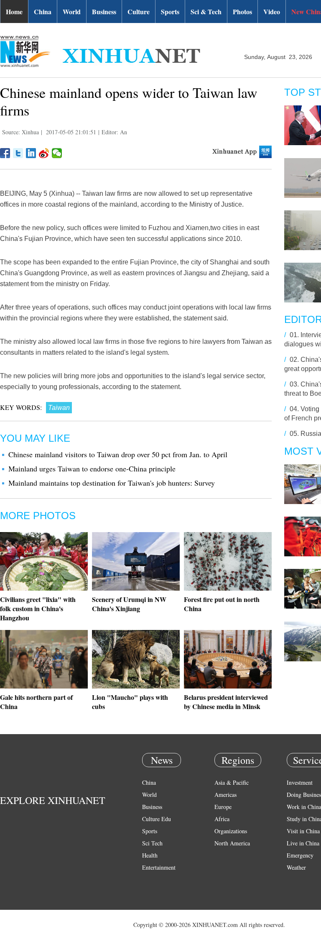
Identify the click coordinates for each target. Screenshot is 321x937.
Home (14, 11)
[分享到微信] (57, 153)
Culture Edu (156, 819)
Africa (221, 819)
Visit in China (303, 831)
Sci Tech (152, 843)
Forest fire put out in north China (222, 603)
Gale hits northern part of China (36, 701)
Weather (296, 867)
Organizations (230, 831)
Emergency (300, 855)
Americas (225, 795)
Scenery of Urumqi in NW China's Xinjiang (129, 603)
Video (271, 11)
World (72, 11)
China (42, 11)
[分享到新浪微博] (44, 153)
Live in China (303, 843)
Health (150, 855)
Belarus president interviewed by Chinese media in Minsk (226, 701)
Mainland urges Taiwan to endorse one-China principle (92, 468)
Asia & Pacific (231, 782)
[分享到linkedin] (31, 153)
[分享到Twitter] (18, 153)
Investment (300, 782)
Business (104, 11)
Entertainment (159, 867)
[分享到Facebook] (5, 153)
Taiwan (59, 407)
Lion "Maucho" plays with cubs (130, 701)
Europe (223, 807)
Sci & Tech (206, 11)
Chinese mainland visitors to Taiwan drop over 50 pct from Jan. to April (117, 454)
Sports (170, 11)
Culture (138, 11)
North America (232, 843)
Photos (242, 11)
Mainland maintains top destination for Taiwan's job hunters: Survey (111, 483)
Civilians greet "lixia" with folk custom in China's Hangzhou (38, 608)
